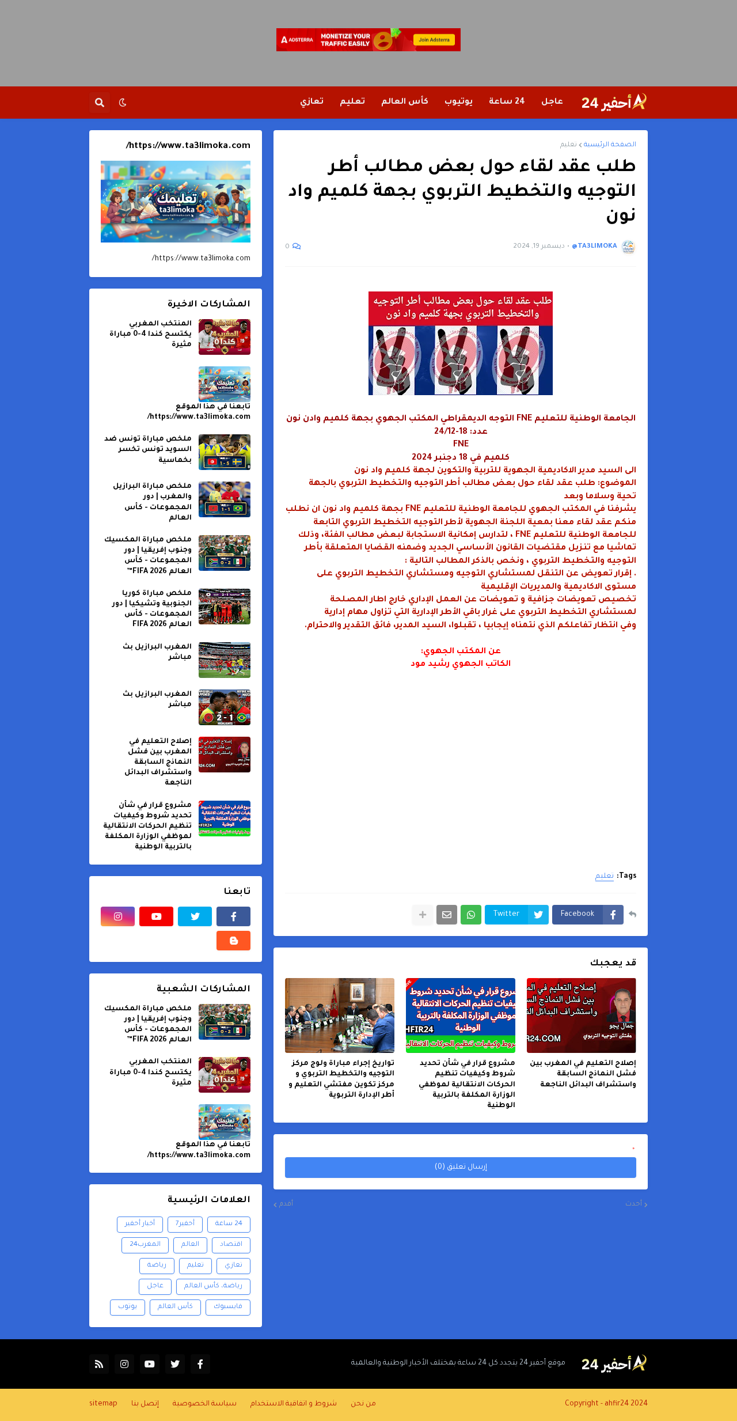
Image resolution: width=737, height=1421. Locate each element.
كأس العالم (175, 1307)
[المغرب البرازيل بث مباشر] (224, 660)
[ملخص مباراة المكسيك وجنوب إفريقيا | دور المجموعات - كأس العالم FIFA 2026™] (224, 553)
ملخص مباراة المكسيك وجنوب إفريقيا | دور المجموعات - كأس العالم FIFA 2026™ (148, 556)
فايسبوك (228, 1307)
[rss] (99, 1364)
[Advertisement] (460, 751)
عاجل (155, 1286)
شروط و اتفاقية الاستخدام (293, 1404)
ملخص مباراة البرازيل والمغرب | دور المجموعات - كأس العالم (152, 502)
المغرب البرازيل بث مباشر (157, 652)
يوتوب (127, 1307)
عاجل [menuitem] (552, 102)
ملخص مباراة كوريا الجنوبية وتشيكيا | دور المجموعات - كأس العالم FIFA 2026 (152, 610)
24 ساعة (228, 1224)
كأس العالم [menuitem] (404, 102)
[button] (122, 102)
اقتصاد (231, 1245)
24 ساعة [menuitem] (507, 102)
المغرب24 (145, 1245)
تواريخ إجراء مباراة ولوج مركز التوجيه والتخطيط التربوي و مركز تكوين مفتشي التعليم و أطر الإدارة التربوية (341, 1080)
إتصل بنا (145, 1404)
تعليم (568, 145)
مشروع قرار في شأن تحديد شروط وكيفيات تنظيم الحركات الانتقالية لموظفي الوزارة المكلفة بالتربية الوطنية (467, 1085)
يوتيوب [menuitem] (459, 102)
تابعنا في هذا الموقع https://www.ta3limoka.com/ (198, 412)
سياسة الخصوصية (205, 1404)
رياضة (156, 1266)
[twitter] (195, 916)
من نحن (363, 1404)
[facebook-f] (233, 916)
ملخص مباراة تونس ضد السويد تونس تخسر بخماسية (148, 449)
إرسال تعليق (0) (461, 1168)
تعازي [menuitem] (312, 102)
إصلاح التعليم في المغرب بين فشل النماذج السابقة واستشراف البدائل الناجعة (583, 1074)
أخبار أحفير (140, 1224)
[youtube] (156, 916)
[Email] (446, 914)
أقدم (286, 1204)
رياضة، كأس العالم (213, 1286)
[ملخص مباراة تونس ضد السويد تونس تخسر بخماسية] (224, 452)
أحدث (633, 1204)
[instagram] (118, 916)
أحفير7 (185, 1224)
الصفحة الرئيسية (610, 145)
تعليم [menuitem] (352, 102)
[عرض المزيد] (422, 914)
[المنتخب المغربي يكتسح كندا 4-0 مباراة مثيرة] (224, 337)
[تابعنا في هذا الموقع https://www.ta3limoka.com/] (224, 384)
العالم (190, 1245)
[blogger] (233, 940)
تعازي (233, 1266)
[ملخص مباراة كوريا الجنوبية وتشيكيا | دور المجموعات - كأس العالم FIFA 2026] (224, 606)
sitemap (103, 1404)
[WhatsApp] (471, 914)
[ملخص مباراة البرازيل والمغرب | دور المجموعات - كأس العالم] (224, 499)
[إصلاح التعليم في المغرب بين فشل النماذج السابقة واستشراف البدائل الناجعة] (581, 1015)
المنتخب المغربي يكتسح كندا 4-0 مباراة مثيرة (150, 334)
